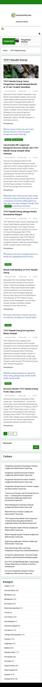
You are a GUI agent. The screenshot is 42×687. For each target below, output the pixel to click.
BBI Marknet (8, 599)
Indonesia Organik (10, 626)
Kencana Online (10, 91)
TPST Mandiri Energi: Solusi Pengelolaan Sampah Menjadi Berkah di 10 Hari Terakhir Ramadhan (20, 84)
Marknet (7, 648)
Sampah (7, 674)
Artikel (8, 76)
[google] (23, 9)
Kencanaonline (10, 157)
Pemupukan (8, 657)
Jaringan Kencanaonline (12, 635)
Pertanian (7, 661)
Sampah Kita (8, 679)
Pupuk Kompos (9, 666)
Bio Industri (8, 604)
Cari (36, 447)
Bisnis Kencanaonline (11, 608)
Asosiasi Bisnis (9, 590)
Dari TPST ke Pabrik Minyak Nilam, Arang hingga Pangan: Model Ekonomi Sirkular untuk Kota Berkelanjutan (22, 564)
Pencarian (7, 443)
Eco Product (17, 139)
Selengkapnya (8, 123)
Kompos (7, 639)
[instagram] (18, 9)
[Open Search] (36, 33)
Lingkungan (8, 644)
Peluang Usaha (9, 652)
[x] (21, 9)
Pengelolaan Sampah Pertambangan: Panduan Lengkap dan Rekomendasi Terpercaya (28, 41)
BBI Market (8, 595)
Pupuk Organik (9, 670)
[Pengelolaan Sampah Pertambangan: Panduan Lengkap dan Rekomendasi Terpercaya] (17, 40)
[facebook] (16, 9)
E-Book (7, 613)
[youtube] (26, 9)
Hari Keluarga (9, 621)
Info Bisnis (8, 630)
